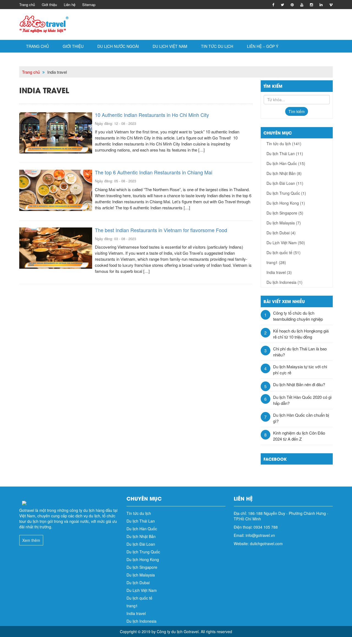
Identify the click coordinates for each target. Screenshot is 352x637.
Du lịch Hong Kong (285, 203)
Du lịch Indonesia (284, 282)
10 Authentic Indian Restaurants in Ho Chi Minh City (152, 114)
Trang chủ (27, 4)
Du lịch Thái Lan (284, 153)
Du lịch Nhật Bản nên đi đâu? (299, 384)
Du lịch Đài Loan (284, 183)
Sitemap (88, 4)
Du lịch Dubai (281, 232)
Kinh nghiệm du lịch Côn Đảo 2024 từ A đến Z (299, 436)
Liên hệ (69, 4)
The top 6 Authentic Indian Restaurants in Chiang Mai (153, 172)
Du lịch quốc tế (283, 252)
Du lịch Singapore (284, 213)
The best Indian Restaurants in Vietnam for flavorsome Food (161, 230)
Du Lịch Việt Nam (170, 46)
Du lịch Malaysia (283, 223)
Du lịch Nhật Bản (284, 173)
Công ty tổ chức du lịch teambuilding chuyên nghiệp (298, 316)
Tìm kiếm (296, 111)
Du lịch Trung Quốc (286, 193)
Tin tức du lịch (217, 46)
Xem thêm (31, 540)
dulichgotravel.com (266, 543)
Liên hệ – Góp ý (262, 46)
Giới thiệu (49, 4)
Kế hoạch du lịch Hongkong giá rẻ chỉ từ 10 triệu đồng (301, 334)
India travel (279, 272)
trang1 (276, 262)
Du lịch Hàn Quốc (285, 163)
